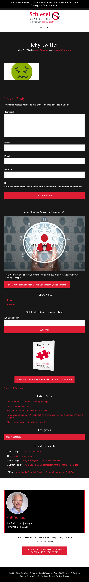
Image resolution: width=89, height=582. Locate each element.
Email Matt (76, 573)
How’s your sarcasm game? (19, 406)
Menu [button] (46, 27)
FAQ (54, 537)
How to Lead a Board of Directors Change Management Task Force (45, 472)
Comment (9, 112)
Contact (70, 537)
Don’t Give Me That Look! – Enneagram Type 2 (28, 401)
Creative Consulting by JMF (29, 576)
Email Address (11, 318)
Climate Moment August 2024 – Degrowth (26, 422)
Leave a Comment (61, 50)
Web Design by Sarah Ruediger (51, 576)
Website (8, 169)
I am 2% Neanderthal (32, 451)
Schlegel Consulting (44, 17)
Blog (61, 537)
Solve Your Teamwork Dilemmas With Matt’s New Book (44, 379)
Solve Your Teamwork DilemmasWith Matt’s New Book (44, 550)
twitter (12, 304)
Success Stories (42, 537)
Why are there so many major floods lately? (27, 410)
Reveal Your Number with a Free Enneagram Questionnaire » (37, 285)
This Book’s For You (44, 542)
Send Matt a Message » (19, 523)
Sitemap (66, 576)
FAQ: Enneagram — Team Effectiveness (41, 460)
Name (7, 142)
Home (18, 537)
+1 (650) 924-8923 (17, 526)
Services (28, 537)
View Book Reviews (13, 388)
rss (10, 300)
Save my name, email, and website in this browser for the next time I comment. (43, 187)
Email (7, 156)
